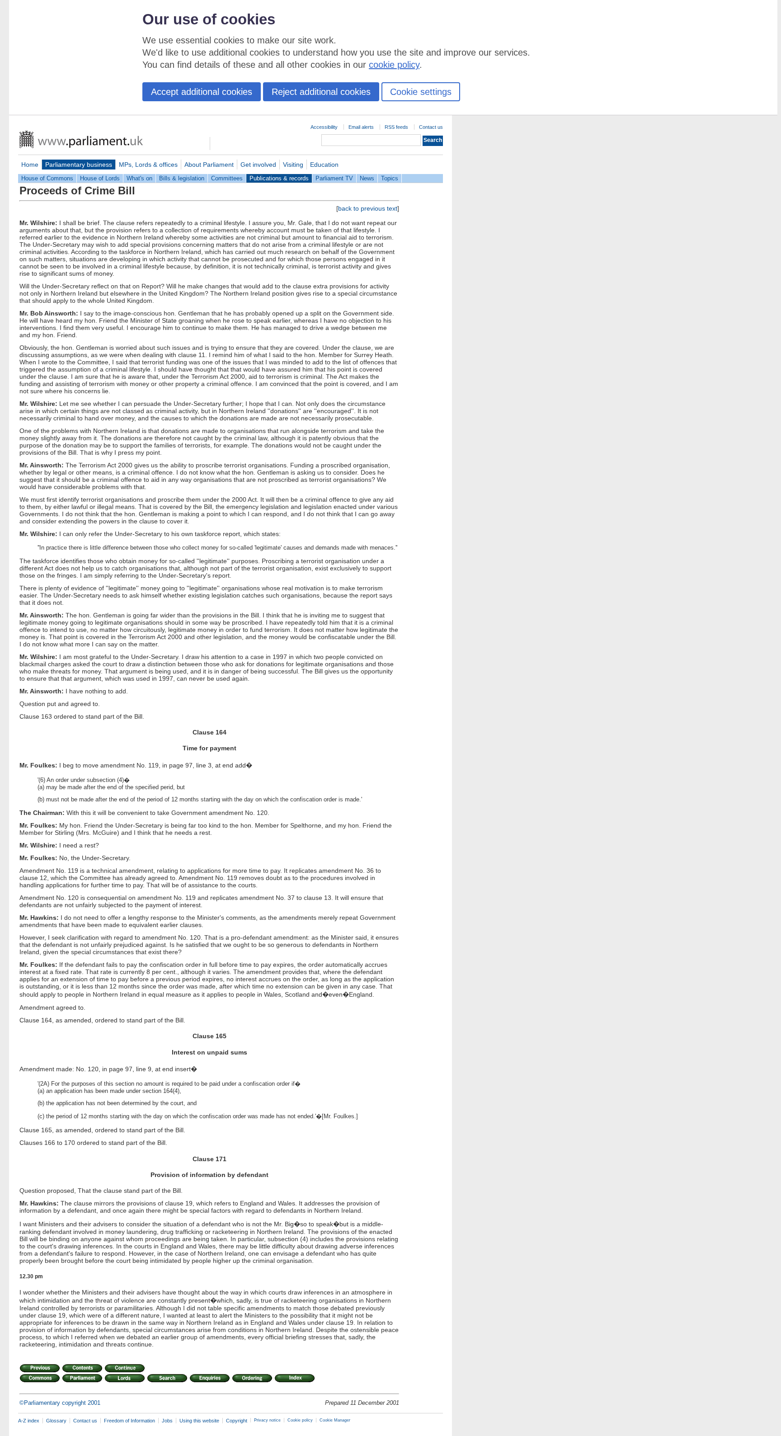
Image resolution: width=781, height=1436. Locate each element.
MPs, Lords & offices (148, 164)
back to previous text (367, 208)
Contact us (431, 127)
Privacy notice (267, 1420)
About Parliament (209, 164)
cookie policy (394, 65)
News (367, 178)
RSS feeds (396, 127)
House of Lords (100, 178)
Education (324, 164)
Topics (389, 178)
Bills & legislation (181, 178)
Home (29, 164)
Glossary (56, 1420)
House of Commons (47, 178)
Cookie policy (300, 1420)
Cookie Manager (335, 1420)
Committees (227, 178)
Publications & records (279, 178)
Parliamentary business (78, 164)
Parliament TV (334, 178)
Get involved (258, 164)
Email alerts (361, 127)
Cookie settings (421, 92)
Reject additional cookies (321, 92)
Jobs (167, 1420)
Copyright (236, 1420)
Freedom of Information (129, 1420)
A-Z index (28, 1420)
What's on (139, 178)
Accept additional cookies (201, 92)
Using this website (199, 1420)
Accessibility (324, 127)
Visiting (293, 164)
